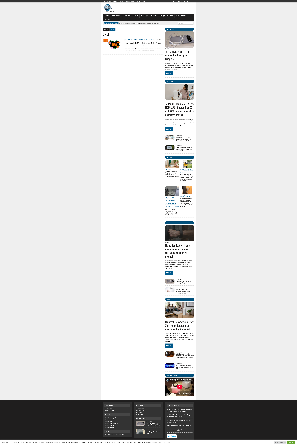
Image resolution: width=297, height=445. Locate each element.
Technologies (175, 206)
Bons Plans (107, 19)
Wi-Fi (190, 196)
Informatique (144, 16)
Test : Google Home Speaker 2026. (153, 432)
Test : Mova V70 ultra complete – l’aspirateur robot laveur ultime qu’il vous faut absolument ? (172, 212)
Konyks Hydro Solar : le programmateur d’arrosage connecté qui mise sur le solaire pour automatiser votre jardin (186, 177)
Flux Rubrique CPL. (110, 425)
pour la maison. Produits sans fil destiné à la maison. (187, 171)
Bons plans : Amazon (130, 1)
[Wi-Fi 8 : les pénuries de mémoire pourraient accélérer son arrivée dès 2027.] (169, 367)
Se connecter (108, 408)
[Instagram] (179, 1)
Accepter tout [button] (291, 442)
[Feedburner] (190, 1)
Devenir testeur (109, 410)
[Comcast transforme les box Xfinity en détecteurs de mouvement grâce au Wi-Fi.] (179, 317)
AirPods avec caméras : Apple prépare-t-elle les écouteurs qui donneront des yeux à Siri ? (183, 139)
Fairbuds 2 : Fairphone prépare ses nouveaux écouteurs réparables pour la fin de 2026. (184, 149)
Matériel (167, 199)
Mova (171, 199)
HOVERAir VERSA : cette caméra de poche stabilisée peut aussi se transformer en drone (184, 291)
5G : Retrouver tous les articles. (133, 39)
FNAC (144, 1)
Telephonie (107, 16)
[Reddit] (182, 1)
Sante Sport (153, 16)
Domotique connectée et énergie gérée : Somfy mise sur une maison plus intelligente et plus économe (172, 173)
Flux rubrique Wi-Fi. (110, 427)
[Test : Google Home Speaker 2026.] (140, 433)
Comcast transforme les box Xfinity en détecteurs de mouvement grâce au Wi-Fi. (179, 325)
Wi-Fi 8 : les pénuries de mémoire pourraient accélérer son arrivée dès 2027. (184, 367)
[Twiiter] (176, 1)
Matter (186, 196)
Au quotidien (145, 39)
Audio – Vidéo (127, 16)
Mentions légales (140, 414)
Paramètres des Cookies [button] (280, 442)
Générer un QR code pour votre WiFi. (114, 434)
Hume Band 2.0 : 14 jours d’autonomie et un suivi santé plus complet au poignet (177, 250)
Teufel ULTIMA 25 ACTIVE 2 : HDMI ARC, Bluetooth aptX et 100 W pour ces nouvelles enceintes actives (179, 109)
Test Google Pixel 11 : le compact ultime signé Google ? (177, 55)
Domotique (162, 16)
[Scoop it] (193, 1)
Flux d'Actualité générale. (111, 418)
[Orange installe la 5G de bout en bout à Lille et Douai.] (113, 49)
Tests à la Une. (170, 29)
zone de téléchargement (112, 1)
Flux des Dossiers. (109, 419)
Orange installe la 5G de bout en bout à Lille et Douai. (143, 43)
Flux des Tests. (109, 421)
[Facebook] (173, 1)
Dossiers (183, 16)
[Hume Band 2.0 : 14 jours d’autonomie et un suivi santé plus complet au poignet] (179, 240)
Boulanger (139, 1)
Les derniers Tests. (141, 418)
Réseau (168, 299)
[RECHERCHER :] (185, 23)
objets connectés (116, 16)
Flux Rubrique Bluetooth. (111, 423)
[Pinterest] (187, 1)
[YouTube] (184, 1)
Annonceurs (139, 412)
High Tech (135, 16)
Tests (177, 16)
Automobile (170, 16)
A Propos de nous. (141, 410)
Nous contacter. (140, 408)
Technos (121, 1)
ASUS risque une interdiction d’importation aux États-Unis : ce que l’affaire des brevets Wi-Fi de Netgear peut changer (179, 356)
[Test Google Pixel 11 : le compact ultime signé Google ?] (179, 46)
